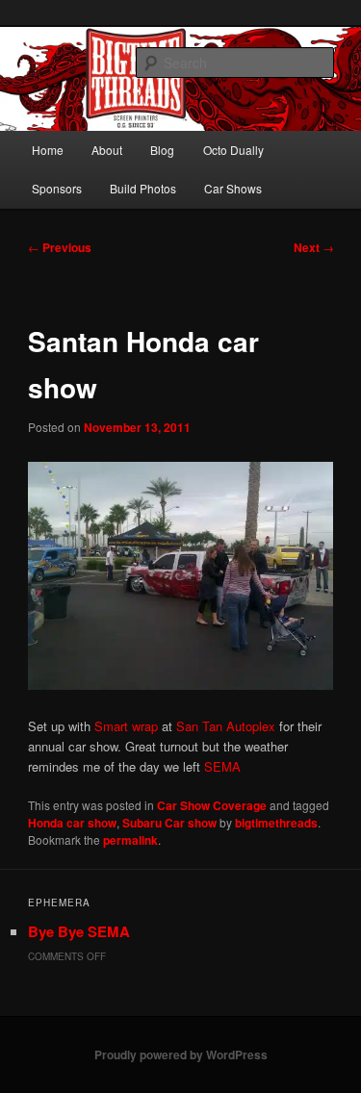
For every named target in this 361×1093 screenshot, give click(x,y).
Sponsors (57, 188)
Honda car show (72, 822)
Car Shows (233, 188)
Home (48, 149)
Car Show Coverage (212, 805)
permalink (130, 840)
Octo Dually (233, 149)
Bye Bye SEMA (79, 931)
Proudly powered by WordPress (181, 1054)
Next (314, 247)
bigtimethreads (276, 822)
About (106, 149)
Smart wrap (126, 726)
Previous (59, 247)
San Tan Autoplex (223, 726)
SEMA (222, 766)
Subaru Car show (169, 822)
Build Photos (143, 188)
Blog (162, 149)
